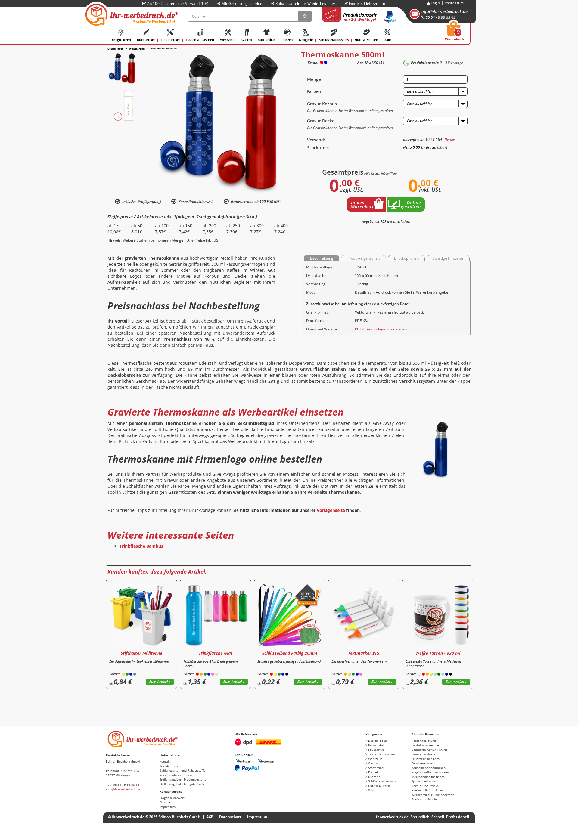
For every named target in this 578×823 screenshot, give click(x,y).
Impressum (454, 2)
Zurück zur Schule (424, 799)
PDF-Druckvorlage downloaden (381, 329)
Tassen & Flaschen (200, 39)
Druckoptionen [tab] (406, 258)
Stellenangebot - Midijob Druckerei (185, 784)
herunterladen (398, 221)
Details (450, 139)
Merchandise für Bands (428, 777)
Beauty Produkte (423, 754)
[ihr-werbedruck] (131, 15)
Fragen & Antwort (172, 798)
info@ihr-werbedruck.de (444, 11)
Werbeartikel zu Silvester (430, 790)
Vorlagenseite (331, 510)
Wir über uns (169, 766)
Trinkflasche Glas (216, 653)
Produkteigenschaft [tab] (363, 258)
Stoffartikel (266, 39)
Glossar (165, 802)
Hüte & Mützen (366, 39)
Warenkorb (454, 33)
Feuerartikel (170, 39)
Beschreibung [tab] (321, 258)
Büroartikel (146, 39)
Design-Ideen (120, 39)
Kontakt (165, 761)
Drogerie (306, 39)
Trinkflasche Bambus (141, 546)
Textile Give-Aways (425, 786)
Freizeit (287, 39)
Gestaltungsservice (425, 745)
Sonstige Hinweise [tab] (448, 258)
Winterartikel (137, 48)
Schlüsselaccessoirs (334, 39)
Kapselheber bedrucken (429, 768)
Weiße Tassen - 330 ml (437, 653)
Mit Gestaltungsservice (242, 3)
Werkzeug (227, 39)
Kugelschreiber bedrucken (430, 772)
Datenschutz (230, 816)
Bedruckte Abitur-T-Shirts (429, 749)
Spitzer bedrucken (424, 781)
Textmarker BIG (363, 653)
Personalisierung (424, 740)
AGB (210, 816)
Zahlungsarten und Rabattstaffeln (184, 770)
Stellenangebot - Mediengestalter (184, 779)
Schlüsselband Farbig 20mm (289, 653)
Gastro (246, 39)
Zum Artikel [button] (158, 681)
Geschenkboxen (423, 763)
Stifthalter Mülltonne (141, 653)
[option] (123, 68)
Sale (387, 39)
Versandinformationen (176, 775)
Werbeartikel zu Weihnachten (433, 795)
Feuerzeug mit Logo (426, 758)
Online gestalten (411, 204)
